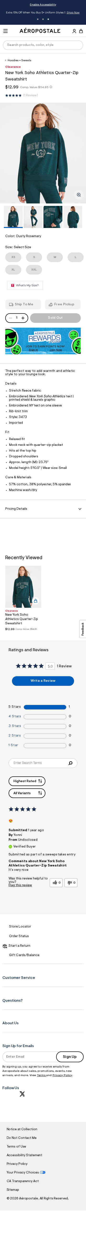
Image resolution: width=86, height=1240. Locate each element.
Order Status (19, 936)
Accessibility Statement (25, 1155)
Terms (41, 1075)
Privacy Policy (62, 1075)
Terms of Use (16, 1146)
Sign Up (70, 1057)
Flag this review (20, 885)
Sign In (33, 350)
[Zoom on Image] (79, 195)
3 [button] (48, 19)
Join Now (56, 350)
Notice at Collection (22, 1129)
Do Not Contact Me (22, 1138)
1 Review (30, 95)
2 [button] (43, 19)
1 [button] (37, 19)
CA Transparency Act (23, 1181)
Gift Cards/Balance (24, 955)
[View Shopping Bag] (81, 31)
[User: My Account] (74, 32)
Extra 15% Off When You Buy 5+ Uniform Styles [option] (43, 13)
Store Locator (20, 926)
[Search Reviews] (70, 763)
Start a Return (18, 946)
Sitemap (13, 1190)
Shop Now (73, 12)
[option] (43, 153)
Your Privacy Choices (23, 1172)
